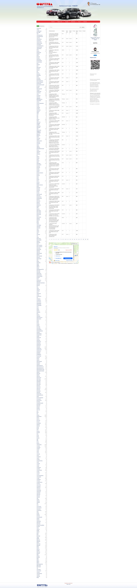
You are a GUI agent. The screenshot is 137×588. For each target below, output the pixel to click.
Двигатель (38, 122)
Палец (38, 309)
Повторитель (39, 333)
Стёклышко (39, 476)
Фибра (38, 513)
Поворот (38, 332)
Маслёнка (38, 242)
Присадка (38, 373)
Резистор (38, 409)
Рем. (37, 413)
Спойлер (38, 468)
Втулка (38, 87)
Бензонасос (39, 59)
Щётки (38, 562)
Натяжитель (39, 280)
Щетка (38, 560)
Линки (38, 231)
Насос (38, 278)
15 (76, 239)
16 (78, 239)
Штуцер (38, 557)
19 (85, 239)
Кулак (38, 222)
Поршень (38, 362)
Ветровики (39, 75)
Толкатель (38, 488)
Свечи (38, 452)
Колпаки (38, 190)
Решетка (38, 425)
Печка (38, 322)
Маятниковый (39, 253)
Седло (38, 455)
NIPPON (63, 124)
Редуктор (38, 405)
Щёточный (39, 565)
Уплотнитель (39, 507)
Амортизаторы (39, 43)
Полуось (38, 357)
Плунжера (38, 328)
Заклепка (38, 142)
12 (70, 239)
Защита (38, 146)
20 (87, 239)
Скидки (66, 21)
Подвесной (39, 337)
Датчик (38, 119)
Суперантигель (39, 482)
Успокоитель (39, 510)
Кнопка (38, 182)
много (67, 38)
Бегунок (38, 56)
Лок (37, 235)
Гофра (38, 112)
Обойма (38, 290)
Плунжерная (39, 329)
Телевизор (38, 486)
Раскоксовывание (40, 397)
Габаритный (39, 91)
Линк (38, 229)
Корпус (38, 206)
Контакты (73, 21)
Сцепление (39, 484)
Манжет (38, 241)
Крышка (38, 218)
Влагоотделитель (40, 80)
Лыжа (38, 237)
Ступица (38, 480)
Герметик (38, 96)
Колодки (38, 188)
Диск (38, 128)
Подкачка (38, 340)
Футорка (38, 526)
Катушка (38, 166)
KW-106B (38, 32)
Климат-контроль (40, 172)
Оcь (37, 286)
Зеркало (38, 152)
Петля (38, 321)
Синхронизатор (39, 460)
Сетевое (38, 459)
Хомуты (38, 529)
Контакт (38, 199)
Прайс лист (60, 21)
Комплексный (39, 194)
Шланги (38, 549)
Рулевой (38, 432)
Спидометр (39, 467)
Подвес (38, 336)
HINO (63, 50)
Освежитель (39, 296)
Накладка (38, 270)
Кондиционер (39, 198)
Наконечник (39, 273)
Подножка (38, 342)
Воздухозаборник (40, 82)
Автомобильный (40, 36)
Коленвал (38, 187)
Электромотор (39, 573)
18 (83, 239)
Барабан (38, 53)
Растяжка (38, 401)
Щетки (38, 561)
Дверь (38, 120)
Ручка (38, 435)
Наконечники (39, 274)
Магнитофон (39, 239)
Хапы (38, 527)
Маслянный (39, 249)
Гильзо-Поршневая (40, 103)
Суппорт (38, 483)
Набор (38, 268)
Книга (38, 180)
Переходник (39, 318)
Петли (38, 320)
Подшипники (39, 349)
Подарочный (39, 334)
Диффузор (38, 131)
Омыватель (39, 293)
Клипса (38, 174)
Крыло (38, 215)
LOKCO (63, 144)
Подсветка (39, 345)
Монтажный (39, 258)
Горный (38, 111)
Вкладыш (38, 78)
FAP (62, 33)
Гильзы (38, 104)
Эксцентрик (39, 570)
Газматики (39, 92)
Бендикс (38, 57)
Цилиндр (38, 535)
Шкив (38, 546)
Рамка (38, 396)
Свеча (38, 451)
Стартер (38, 472)
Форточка (38, 523)
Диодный (38, 127)
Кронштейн (39, 214)
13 (72, 239)
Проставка (39, 382)
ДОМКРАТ (39, 132)
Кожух (38, 186)
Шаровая (38, 539)
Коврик (38, 183)
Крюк (38, 221)
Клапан (38, 168)
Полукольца (39, 356)
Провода (38, 376)
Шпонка (38, 553)
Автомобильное (39, 35)
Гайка (38, 94)
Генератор (38, 95)
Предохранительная (40, 370)
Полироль (38, 352)
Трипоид (38, 495)
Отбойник (38, 298)
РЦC (37, 439)
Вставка (38, 86)
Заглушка (38, 138)
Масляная (38, 247)
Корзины (38, 203)
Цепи (38, 533)
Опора (38, 294)
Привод (38, 372)
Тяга (37, 503)
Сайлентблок (39, 444)
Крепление (39, 210)
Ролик (38, 427)
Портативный (39, 361)
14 (74, 239)
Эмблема (38, 576)
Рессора (38, 421)
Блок (37, 63)
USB (37, 33)
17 (81, 239)
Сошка (38, 466)
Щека (38, 558)
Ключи (38, 179)
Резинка (38, 407)
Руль (37, 433)
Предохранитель (40, 365)
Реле (37, 411)
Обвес (38, 288)
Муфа (38, 264)
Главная (53, 21)
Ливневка (38, 227)
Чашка (38, 537)
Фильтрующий (39, 517)
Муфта (38, 265)
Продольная (39, 377)
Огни (38, 292)
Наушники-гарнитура (41, 282)
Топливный (39, 490)
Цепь (38, 534)
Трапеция (38, 494)
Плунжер (38, 326)
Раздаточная (39, 393)
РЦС (37, 440)
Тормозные (39, 491)
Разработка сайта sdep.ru (68, 583)
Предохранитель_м (40, 368)
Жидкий (38, 134)
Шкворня (38, 545)
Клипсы (38, 175)
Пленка (38, 325)
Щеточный (39, 566)
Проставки (39, 384)
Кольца (38, 191)
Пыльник (38, 389)
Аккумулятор (39, 39)
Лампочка (38, 226)
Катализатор (39, 164)
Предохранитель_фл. (40, 369)
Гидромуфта (39, 100)
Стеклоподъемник (40, 475)
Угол (37, 505)
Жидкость (38, 135)
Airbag (38, 29)
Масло (38, 243)
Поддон (38, 338)
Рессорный (39, 423)
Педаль (38, 314)
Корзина (38, 202)
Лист (37, 233)
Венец (38, 72)
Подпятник (39, 344)
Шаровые (38, 541)
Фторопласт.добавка (40, 525)
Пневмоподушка (40, 330)
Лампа (38, 223)
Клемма (38, 170)
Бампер (38, 51)
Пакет (38, 308)
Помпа (38, 358)
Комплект (38, 195)
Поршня (38, 364)
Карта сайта (68, 584)
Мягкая (38, 266)
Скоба (38, 462)
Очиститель (39, 301)
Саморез (38, 448)
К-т (37, 155)
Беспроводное (39, 60)
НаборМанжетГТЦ (40, 269)
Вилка (38, 76)
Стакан (38, 471)
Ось (37, 297)
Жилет (38, 136)
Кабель (38, 156)
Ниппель (38, 284)
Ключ (38, 178)
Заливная (38, 143)
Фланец (38, 519)
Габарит (38, 90)
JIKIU (63, 217)
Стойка (38, 478)
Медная (38, 254)
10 (65, 239)
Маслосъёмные (39, 246)
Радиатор (38, 392)
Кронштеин (39, 213)
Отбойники (39, 300)
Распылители (39, 400)
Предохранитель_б (40, 366)
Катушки (38, 167)
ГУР (37, 115)
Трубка (38, 499)
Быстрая (38, 68)
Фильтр (38, 514)
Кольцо (38, 192)
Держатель (39, 126)
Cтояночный (39, 31)
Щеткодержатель (40, 564)
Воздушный (39, 83)
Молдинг (38, 257)
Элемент (38, 574)
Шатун (38, 542)
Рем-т (38, 412)
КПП (38, 207)
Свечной (38, 454)
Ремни (38, 417)
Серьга (38, 458)
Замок (38, 144)
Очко (38, 306)
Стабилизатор (39, 470)
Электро (38, 572)
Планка (38, 324)
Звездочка (38, 151)
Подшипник (39, 348)
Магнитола (39, 238)
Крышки (38, 219)
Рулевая (38, 431)
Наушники (39, 281)
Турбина (38, 502)
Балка (38, 49)
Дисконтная (39, 130)
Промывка (39, 381)
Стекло (38, 474)
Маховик (38, 250)
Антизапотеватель (40, 45)
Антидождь (39, 44)
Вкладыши (39, 79)
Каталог (85, 21)
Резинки (38, 408)
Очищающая (39, 305)
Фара (38, 511)
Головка (38, 108)
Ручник (38, 437)
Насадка (38, 277)
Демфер (38, 124)
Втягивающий (39, 88)
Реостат (38, 419)
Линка (38, 230)
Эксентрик (39, 569)
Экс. (37, 568)
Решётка (38, 424)
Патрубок (38, 312)
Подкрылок (39, 341)
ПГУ (37, 313)
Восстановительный (40, 84)
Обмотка (38, 289)
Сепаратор (39, 456)
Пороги (38, 360)
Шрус (38, 554)
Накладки (38, 272)
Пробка (38, 374)
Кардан (38, 160)
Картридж (38, 163)
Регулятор (38, 404)
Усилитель (38, 509)
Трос (37, 498)
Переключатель (39, 317)
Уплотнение (39, 506)
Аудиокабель (39, 48)
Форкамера (39, 521)
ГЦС (37, 118)
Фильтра (38, 515)
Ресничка (38, 420)
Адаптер (38, 37)
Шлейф (38, 550)
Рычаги (38, 443)
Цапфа (38, 530)
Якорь (38, 577)
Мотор (38, 261)
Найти (83, 27)
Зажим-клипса (39, 140)
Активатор (39, 40)
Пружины (38, 388)
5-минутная (39, 28)
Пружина (38, 385)
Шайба (38, 538)
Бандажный (39, 52)
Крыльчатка (39, 217)
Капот (38, 159)
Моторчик (38, 262)
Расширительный (40, 403)
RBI (62, 66)
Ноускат (38, 285)
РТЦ (37, 429)
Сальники (38, 447)
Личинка (38, 234)
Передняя (38, 316)
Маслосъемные (39, 245)
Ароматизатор (39, 47)
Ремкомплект (39, 416)
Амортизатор (39, 41)
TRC (63, 168)
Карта (38, 162)
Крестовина (39, 211)
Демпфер (38, 123)
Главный (38, 107)
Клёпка (38, 171)
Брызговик (39, 67)
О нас (79, 21)
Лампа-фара (39, 225)
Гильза (38, 101)
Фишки (38, 518)
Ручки (38, 436)
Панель (38, 310)
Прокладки (39, 380)
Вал (37, 71)
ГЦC (37, 116)
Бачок (38, 55)
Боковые (38, 64)
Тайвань (63, 94)
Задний (38, 139)
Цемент (38, 531)
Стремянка (39, 479)
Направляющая (39, 276)
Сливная (38, 463)
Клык (38, 176)
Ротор (38, 428)
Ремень (38, 415)
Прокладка (39, 378)
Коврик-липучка (40, 184)
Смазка (38, 464)
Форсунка (38, 522)
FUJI (63, 162)
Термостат (38, 487)
